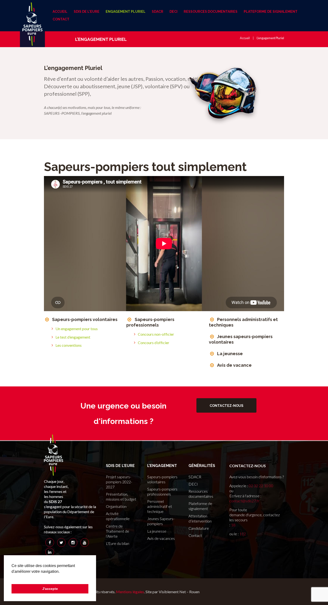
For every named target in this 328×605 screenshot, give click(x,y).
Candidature (198, 528)
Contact (195, 535)
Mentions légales (130, 591)
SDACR (194, 476)
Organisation (116, 506)
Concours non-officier (156, 334)
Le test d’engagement (72, 337)
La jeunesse (230, 353)
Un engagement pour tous (76, 328)
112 (242, 533)
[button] (12, 577)
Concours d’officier (153, 342)
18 (233, 525)
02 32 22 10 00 (261, 485)
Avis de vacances (161, 538)
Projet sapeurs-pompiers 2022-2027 (119, 481)
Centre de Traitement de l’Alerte (117, 531)
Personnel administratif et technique (159, 506)
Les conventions (68, 345)
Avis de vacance (234, 365)
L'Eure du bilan (117, 543)
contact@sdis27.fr (244, 500)
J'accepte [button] (50, 589)
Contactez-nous (226, 405)
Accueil (245, 38)
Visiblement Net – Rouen (179, 591)
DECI (193, 484)
